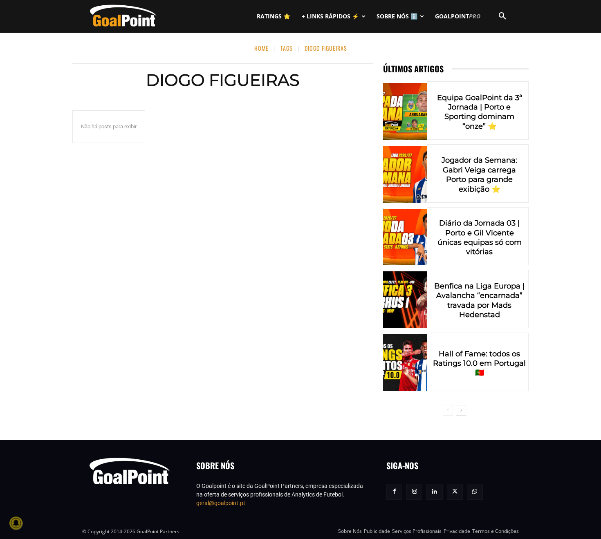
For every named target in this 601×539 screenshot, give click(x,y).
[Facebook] (394, 492)
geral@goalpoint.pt (220, 503)
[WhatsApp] (475, 492)
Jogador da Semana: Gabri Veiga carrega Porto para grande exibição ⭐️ (479, 174)
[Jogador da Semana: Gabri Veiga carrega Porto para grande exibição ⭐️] (405, 174)
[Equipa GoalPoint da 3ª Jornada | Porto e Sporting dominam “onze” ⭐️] (405, 111)
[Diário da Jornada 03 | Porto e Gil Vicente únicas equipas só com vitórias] (405, 237)
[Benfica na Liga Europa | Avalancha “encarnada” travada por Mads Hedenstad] (405, 299)
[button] (502, 16)
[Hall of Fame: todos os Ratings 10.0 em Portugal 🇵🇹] (405, 362)
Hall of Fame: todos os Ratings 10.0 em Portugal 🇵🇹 (479, 363)
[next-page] (461, 410)
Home (261, 48)
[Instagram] (414, 492)
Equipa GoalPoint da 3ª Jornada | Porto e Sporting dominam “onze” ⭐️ (479, 112)
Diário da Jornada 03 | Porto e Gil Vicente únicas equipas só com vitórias (479, 237)
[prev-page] (448, 410)
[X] (455, 492)
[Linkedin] (434, 492)
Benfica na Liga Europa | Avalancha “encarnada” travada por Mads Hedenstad (479, 300)
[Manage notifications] (15, 523)
